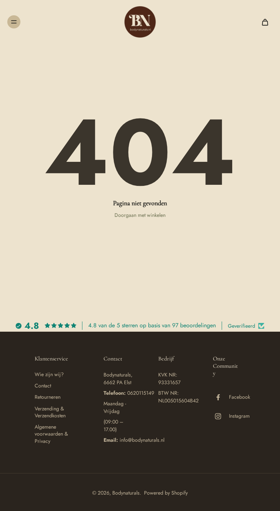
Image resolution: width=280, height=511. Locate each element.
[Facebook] (221, 397)
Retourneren (48, 397)
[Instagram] (221, 416)
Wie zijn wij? (49, 374)
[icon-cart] (265, 22)
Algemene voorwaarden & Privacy (51, 434)
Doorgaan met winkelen (140, 215)
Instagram (239, 416)
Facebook (239, 397)
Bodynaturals (126, 492)
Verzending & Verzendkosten (50, 412)
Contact (43, 385)
